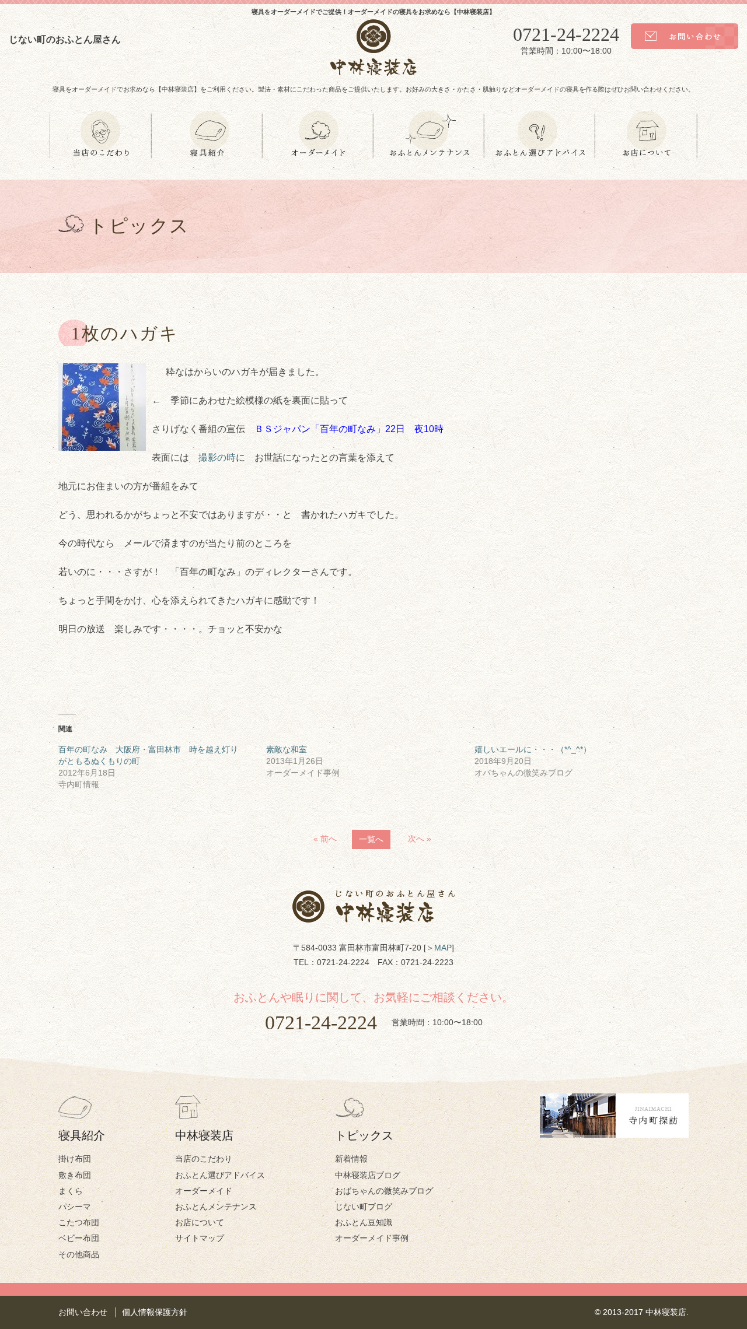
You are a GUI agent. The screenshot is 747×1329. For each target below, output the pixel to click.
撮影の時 (217, 457)
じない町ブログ (363, 1206)
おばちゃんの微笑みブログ (384, 1190)
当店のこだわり (203, 1158)
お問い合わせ (82, 1312)
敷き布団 (74, 1175)
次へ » (419, 838)
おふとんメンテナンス (216, 1206)
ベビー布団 (78, 1238)
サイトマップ (199, 1238)
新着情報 (351, 1158)
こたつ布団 (78, 1222)
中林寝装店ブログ (367, 1175)
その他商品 (78, 1254)
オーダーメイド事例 (372, 1238)
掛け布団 (74, 1158)
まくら (70, 1190)
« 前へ (325, 838)
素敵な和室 (286, 749)
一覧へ (371, 839)
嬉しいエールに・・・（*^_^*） (532, 749)
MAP (443, 947)
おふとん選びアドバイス (220, 1175)
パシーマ (74, 1206)
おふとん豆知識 (363, 1222)
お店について (199, 1222)
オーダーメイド (203, 1190)
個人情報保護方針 (154, 1312)
